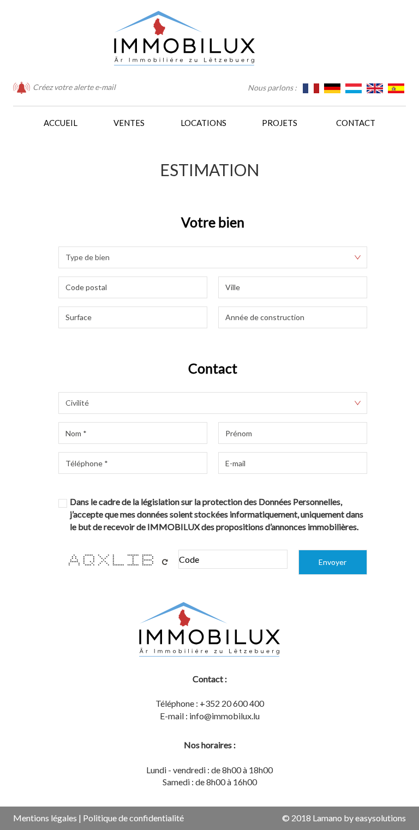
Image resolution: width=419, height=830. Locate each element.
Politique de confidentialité (133, 818)
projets (279, 123)
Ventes (129, 123)
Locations (203, 123)
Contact (355, 123)
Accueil (60, 123)
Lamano (327, 818)
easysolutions (380, 818)
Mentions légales (45, 818)
